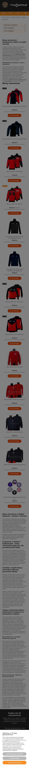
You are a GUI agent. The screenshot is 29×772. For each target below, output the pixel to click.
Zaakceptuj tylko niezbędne (14, 754)
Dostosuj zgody (14, 758)
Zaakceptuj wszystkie (14, 762)
